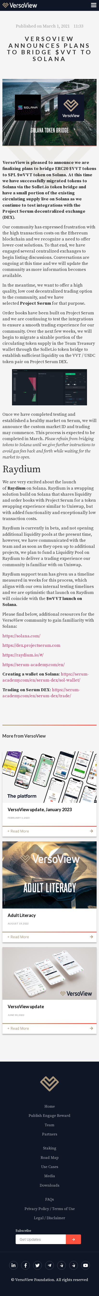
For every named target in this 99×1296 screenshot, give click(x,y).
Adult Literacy (22, 915)
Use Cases (49, 1166)
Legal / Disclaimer (49, 1218)
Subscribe (23, 1231)
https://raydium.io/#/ (22, 655)
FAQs (49, 1199)
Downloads (49, 1185)
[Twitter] (37, 1265)
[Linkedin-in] (13, 1265)
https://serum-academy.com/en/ (33, 665)
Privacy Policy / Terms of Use (50, 1208)
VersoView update (26, 1006)
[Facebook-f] (25, 1265)
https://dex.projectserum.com (31, 645)
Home (49, 1106)
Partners (49, 1134)
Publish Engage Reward (49, 1115)
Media (49, 1176)
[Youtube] (85, 1265)
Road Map (50, 1157)
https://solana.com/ (21, 636)
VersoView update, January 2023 (40, 809)
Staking (49, 1148)
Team (49, 1125)
